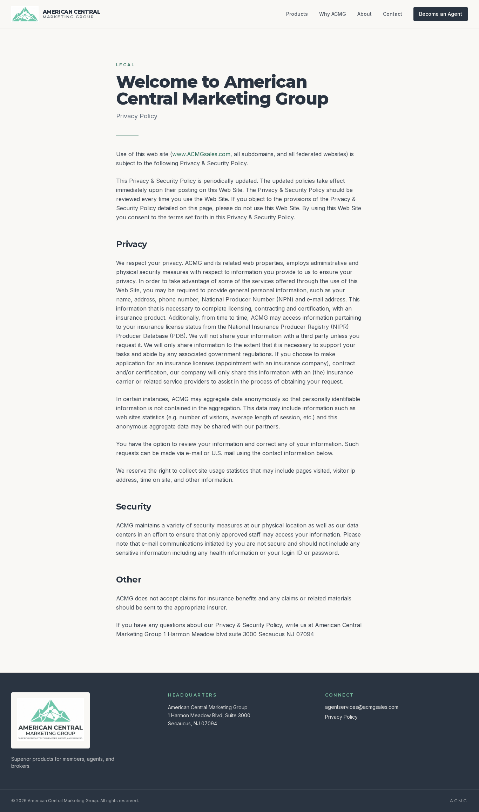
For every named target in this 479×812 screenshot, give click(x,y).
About (364, 14)
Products (297, 14)
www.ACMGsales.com (201, 154)
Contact (392, 14)
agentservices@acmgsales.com (361, 707)
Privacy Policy (341, 717)
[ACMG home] (50, 719)
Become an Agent (440, 14)
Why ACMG (332, 14)
